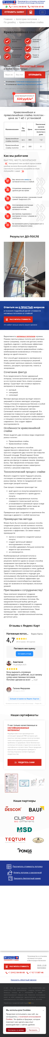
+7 (37, 7)
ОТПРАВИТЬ (35, 74)
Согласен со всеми (16, 1030)
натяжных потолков (26, 336)
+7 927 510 (36, 972)
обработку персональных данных (30, 84)
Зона (31, 1003)
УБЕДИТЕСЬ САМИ (26, 762)
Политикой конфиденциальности (28, 82)
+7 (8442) (18, 7)
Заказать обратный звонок (24, 980)
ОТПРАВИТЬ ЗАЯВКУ (14, 12)
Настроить (33, 1030)
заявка (26, 179)
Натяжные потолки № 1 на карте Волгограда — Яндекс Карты (25, 703)
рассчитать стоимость (20, 319)
